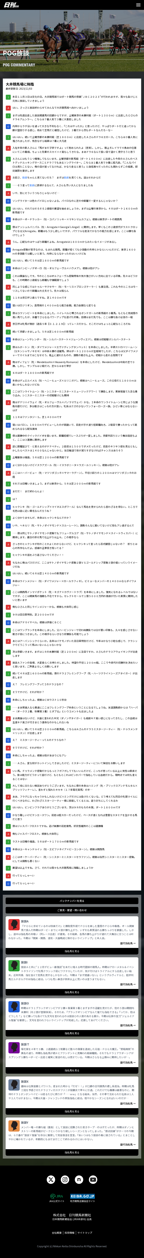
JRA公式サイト (56, 1201)
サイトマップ (84, 1232)
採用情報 (69, 1232)
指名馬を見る (72, 951)
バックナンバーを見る (72, 901)
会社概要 (57, 1232)
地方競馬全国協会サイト (82, 1201)
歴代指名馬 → (128, 943)
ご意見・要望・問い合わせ (72, 910)
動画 (24, 177)
